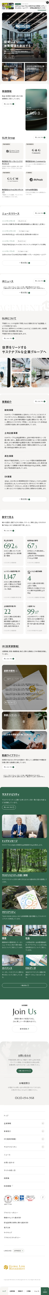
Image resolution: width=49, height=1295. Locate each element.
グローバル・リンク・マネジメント (14, 1267)
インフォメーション (24, 231)
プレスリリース (22, 221)
